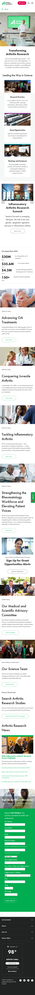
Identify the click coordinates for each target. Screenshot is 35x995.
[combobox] (17, 875)
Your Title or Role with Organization (17, 866)
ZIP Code (8, 891)
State (6, 885)
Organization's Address (13, 872)
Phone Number (10, 840)
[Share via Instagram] (24, 982)
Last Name (8, 828)
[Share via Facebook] (20, 982)
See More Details (12, 967)
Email (6, 834)
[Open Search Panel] (28, 3)
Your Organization (11, 859)
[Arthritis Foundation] (7, 3)
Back (6, 9)
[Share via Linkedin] (28, 982)
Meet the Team (10, 684)
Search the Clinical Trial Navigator (15, 716)
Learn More (17, 231)
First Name (8, 821)
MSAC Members (10, 632)
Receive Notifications (17, 571)
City (6, 879)
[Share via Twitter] (32, 982)
